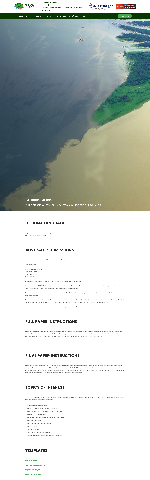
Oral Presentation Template (35, 465)
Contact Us (87, 16)
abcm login (125, 16)
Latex (80, 334)
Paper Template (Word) (33, 470)
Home (21, 16)
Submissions (50, 16)
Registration (61, 16)
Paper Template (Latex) (33, 474)
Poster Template (31, 460)
